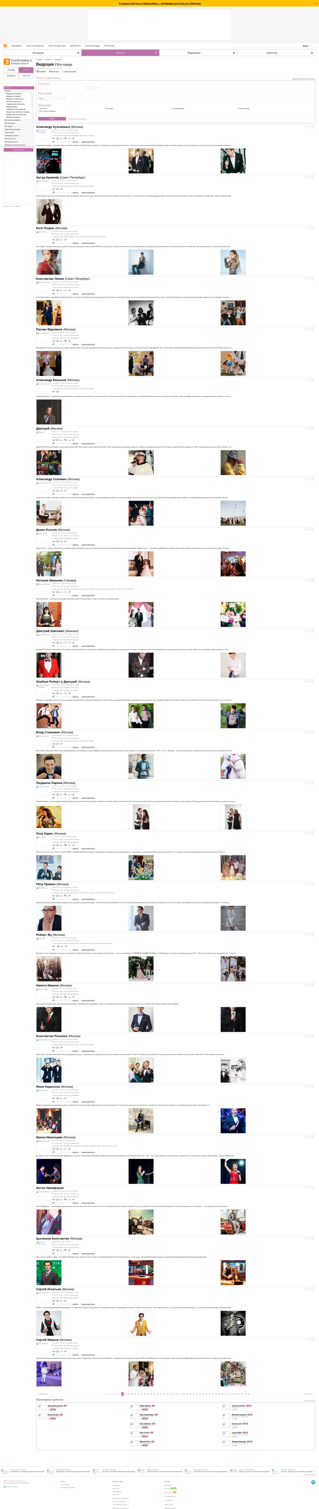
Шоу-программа (10, 123)
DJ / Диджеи (8, 126)
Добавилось (75, 46)
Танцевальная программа (12, 129)
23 (167, 1394)
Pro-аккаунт (168, 1492)
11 (128, 1394)
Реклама (110, 46)
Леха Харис (44, 833)
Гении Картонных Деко (109, 1470)
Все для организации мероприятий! (16, 1483)
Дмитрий (42, 428)
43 (232, 1394)
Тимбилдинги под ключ (18, 1470)
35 (206, 1394)
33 (200, 1394)
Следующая (308, 1394)
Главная (39, 59)
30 (190, 1394)
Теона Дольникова (55, 1406)
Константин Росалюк (51, 1036)
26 (177, 1394)
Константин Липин (50, 278)
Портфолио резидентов (121, 1498)
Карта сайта (168, 1504)
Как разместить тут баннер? (12, 206)
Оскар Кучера (53, 1415)
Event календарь (92, 46)
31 (193, 1394)
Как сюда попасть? (309, 1401)
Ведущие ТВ (68, 1146)
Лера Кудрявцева (147, 1415)
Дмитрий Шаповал (50, 631)
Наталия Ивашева (49, 580)
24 (170, 1394)
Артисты (26, 70)
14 (138, 1394)
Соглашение (168, 1500)
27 (180, 1394)
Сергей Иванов (47, 1339)
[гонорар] (73, 138)
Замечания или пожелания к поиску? (303, 78)
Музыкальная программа (12, 120)
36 (209, 1394)
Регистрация (65, 1484)
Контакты (167, 1485)
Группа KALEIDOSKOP (247, 1470)
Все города (64, 64)
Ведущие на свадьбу (13, 96)
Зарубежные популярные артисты (15, 145)
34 (203, 1394)
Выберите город (18, 63)
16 (145, 1394)
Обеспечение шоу (10, 139)
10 (125, 1394)
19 (154, 1394)
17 (148, 1394)
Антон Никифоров (50, 1188)
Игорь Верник (145, 1406)
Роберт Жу (44, 934)
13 (135, 1394)
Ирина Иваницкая (49, 1137)
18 (151, 1394)
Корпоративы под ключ (63, 1470)
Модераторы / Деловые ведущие (18, 112)
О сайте (167, 1481)
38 (216, 1394)
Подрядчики (11, 76)
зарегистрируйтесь (88, 142)
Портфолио (16, 46)
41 (226, 1394)
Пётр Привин (46, 884)
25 (174, 1394)
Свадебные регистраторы (15, 104)
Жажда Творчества (153, 1470)
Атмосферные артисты (12, 135)
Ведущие (7, 91)
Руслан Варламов (49, 329)
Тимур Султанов (238, 1406)
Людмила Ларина (49, 783)
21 (161, 1394)
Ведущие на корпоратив (14, 99)
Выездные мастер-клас (201, 1470)
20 (158, 1394)
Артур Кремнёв (47, 177)
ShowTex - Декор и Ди (288, 1470)
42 (229, 1394)
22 (164, 1394)
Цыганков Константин (52, 1238)
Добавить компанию (68, 1487)
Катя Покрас (45, 228)
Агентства (26, 76)
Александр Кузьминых (53, 126)
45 (238, 1394)
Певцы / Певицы (69, 237)
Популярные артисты (11, 142)
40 (222, 1394)
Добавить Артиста (18, 150)
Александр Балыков (51, 380)
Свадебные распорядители (16, 109)
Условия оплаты (170, 1496)
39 (219, 1394)
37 (213, 1394)
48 (248, 1394)
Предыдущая (44, 1394)
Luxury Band (237, 1432)
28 (183, 1394)
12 (132, 1394)
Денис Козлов (46, 529)
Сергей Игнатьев (48, 1289)
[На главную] (5, 45)
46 (242, 1394)
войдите (75, 142)
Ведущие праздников (13, 94)
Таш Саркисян (145, 1424)
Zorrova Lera (237, 1424)
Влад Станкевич (48, 732)
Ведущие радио (11, 107)
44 (235, 1394)
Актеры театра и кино (14, 101)
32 (196, 1394)
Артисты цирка (9, 132)
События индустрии (57, 46)
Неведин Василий (239, 1441)
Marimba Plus (145, 1441)
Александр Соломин (51, 479)
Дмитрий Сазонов (239, 1415)
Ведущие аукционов (13, 117)
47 (245, 1394)
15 (141, 1394)
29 (187, 1394)
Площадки (11, 70)
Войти (305, 46)
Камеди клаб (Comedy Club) (16, 114)
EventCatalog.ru (21, 60)
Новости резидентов (35, 46)
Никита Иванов (47, 985)
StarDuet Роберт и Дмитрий (56, 681)
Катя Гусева (144, 1432)
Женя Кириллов (48, 1086)
